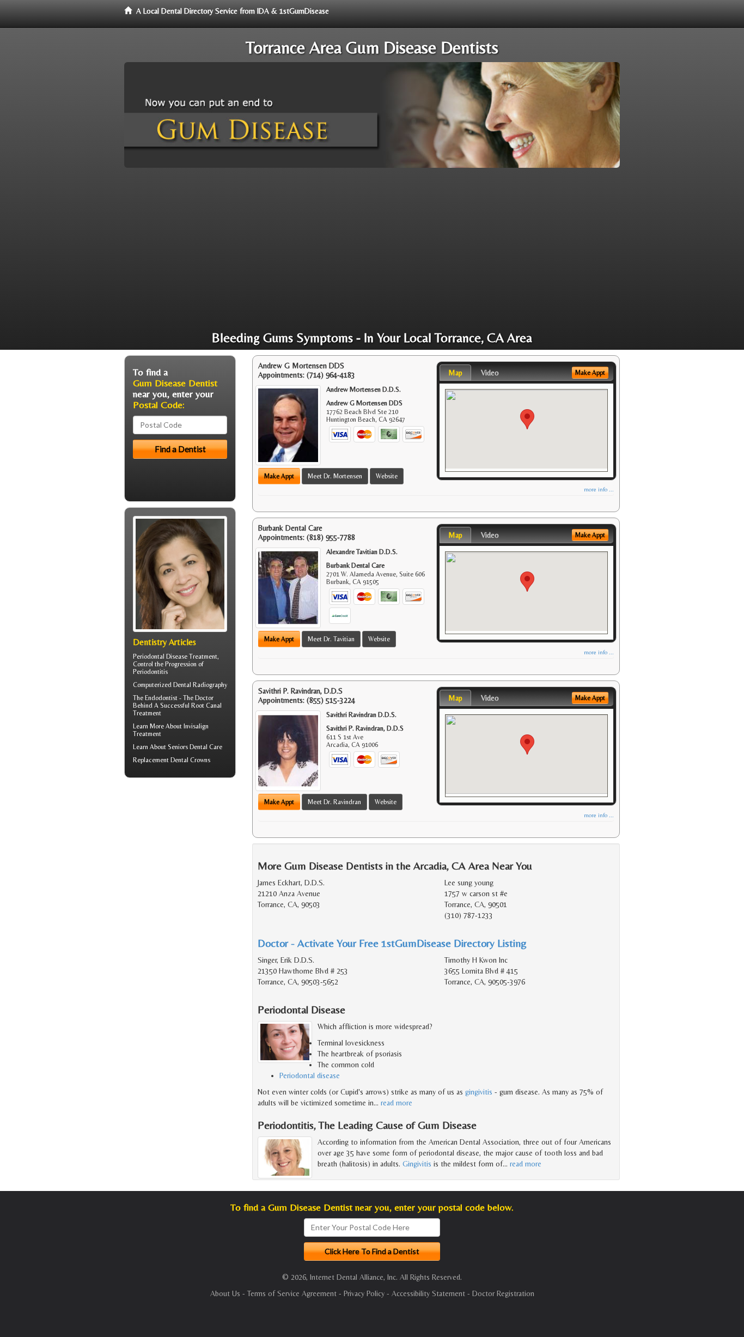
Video (490, 372)
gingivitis (478, 1091)
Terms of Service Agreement (292, 1293)
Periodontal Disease (160, 656)
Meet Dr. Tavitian (331, 639)
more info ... (599, 490)
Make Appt (279, 476)
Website (387, 476)
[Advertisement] (372, 249)
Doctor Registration (503, 1293)
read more (396, 1102)
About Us (225, 1293)
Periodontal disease (309, 1075)
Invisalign (196, 726)
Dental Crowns (190, 760)
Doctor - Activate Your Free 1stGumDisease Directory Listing (392, 943)
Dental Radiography (200, 685)
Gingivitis (417, 1163)
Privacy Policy (364, 1293)
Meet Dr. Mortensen (335, 476)
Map (455, 372)
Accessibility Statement (428, 1293)
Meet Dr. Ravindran (334, 802)
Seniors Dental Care (195, 747)
